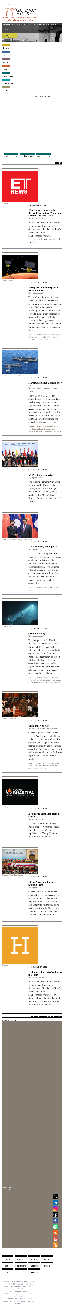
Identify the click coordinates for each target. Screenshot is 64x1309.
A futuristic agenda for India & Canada (44, 815)
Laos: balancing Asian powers (43, 546)
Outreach (8, 1272)
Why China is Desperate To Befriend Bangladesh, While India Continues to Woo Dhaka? (45, 213)
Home (7, 1259)
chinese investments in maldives (41, 766)
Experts (6, 55)
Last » (59, 1016)
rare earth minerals (52, 682)
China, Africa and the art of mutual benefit (42, 883)
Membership (9, 24)
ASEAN (45, 588)
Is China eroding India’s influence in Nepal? (45, 973)
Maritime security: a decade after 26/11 (45, 384)
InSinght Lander (40, 337)
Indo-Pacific (39, 682)
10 (45, 1016)
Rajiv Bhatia (37, 477)
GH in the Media (39, 218)
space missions (42, 340)
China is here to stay (38, 725)
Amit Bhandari (51, 728)
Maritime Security (35, 431)
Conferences (6, 83)
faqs (21, 1272)
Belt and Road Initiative (52, 763)
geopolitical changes (51, 678)
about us (21, 1259)
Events (6, 90)
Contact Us (32, 24)
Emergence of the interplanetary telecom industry (44, 289)
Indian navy (50, 429)
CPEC (50, 768)
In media (21, 24)
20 (49, 1016)
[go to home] (19, 21)
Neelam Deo (36, 728)
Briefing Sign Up (48, 24)
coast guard (40, 429)
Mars (49, 337)
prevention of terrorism (52, 431)
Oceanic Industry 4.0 (38, 633)
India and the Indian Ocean (39, 680)
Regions (6, 62)
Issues (6, 69)
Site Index (34, 1272)
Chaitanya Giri (38, 293)
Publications (6, 76)
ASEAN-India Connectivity (41, 474)
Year (39, 156)
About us (6, 48)
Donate (6, 30)
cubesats (46, 335)
